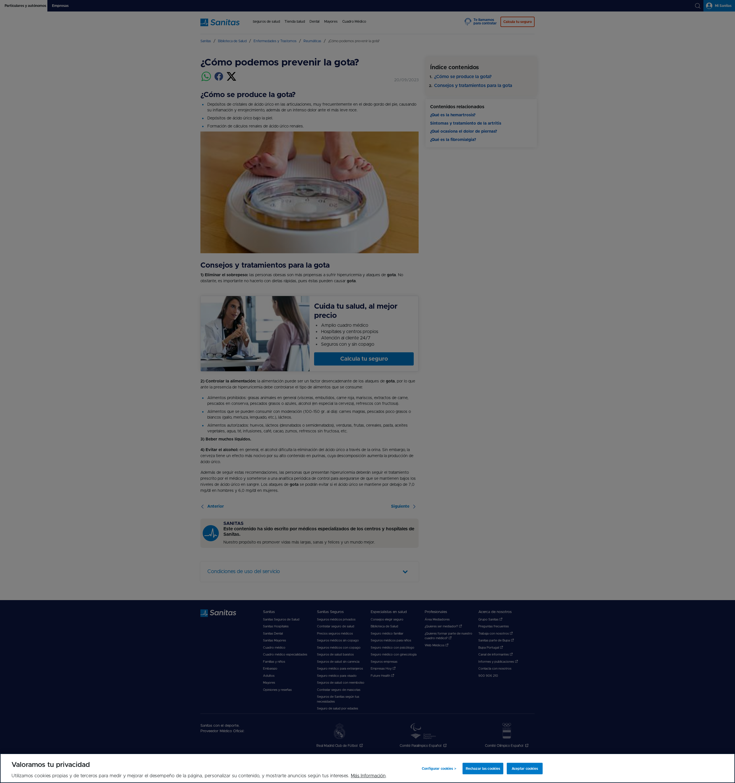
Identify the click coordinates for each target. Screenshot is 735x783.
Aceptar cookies (525, 768)
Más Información (368, 776)
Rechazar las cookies (483, 768)
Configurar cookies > (439, 768)
